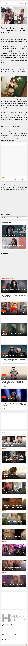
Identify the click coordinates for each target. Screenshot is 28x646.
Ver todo (25, 278)
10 (4, 582)
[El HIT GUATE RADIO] (8, 4)
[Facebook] (5, 639)
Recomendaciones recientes (8, 278)
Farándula (5, 25)
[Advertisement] (10, 268)
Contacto (15, 629)
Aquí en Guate (4, 632)
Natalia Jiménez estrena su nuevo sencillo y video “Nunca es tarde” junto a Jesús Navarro (13, 290)
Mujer (15, 634)
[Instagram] (23, 3)
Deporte (15, 632)
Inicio (1, 25)
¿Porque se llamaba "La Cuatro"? (12, 585)
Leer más (4, 448)
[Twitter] (17, 3)
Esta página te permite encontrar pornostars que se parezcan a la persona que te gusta (12, 443)
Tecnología (4, 634)
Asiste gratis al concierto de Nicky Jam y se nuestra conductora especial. (14, 234)
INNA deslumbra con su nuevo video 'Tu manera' (13, 312)
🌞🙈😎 (3, 177)
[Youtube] (21, 3)
